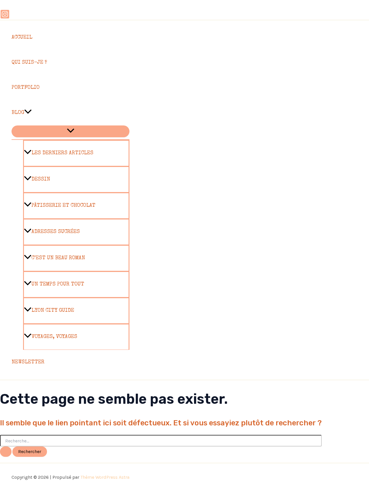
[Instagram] (5, 17)
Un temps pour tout (57, 284)
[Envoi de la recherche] (6, 451)
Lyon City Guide (52, 310)
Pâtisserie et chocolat (63, 205)
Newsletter (28, 362)
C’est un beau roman (58, 258)
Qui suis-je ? (29, 62)
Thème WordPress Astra (104, 477)
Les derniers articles (62, 153)
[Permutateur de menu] (70, 131)
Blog (18, 112)
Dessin (40, 179)
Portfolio (25, 87)
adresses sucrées (55, 231)
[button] (28, 112)
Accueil (22, 37)
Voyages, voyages (54, 336)
